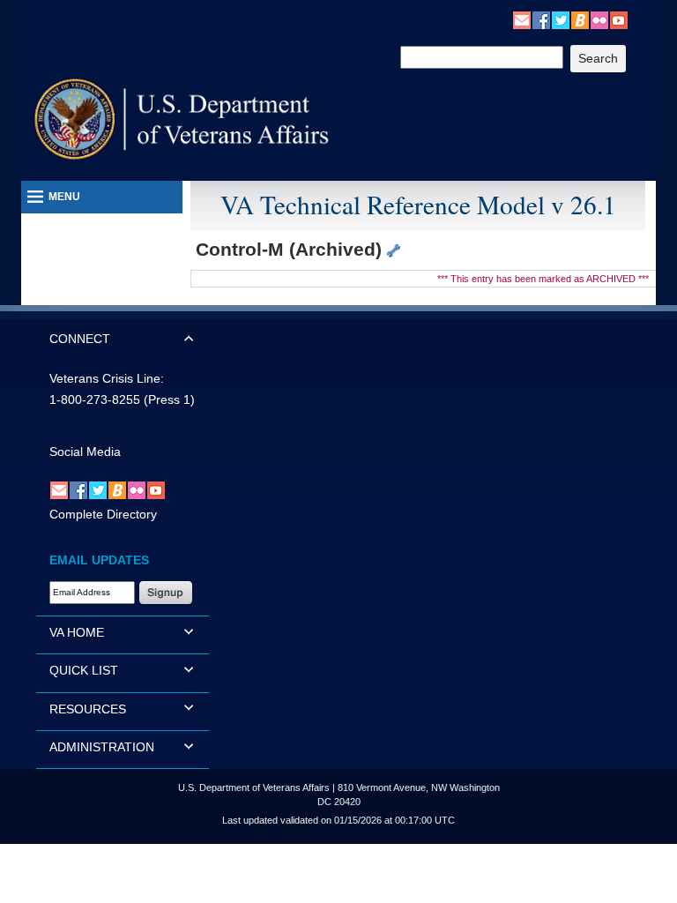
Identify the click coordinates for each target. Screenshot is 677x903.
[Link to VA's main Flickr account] (599, 19)
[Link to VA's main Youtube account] (619, 19)
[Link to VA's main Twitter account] (560, 19)
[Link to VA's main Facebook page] (541, 19)
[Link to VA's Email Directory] (522, 19)
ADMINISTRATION (101, 747)
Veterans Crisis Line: (106, 378)
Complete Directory (103, 514)
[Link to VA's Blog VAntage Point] (580, 19)
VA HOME (76, 632)
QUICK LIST (83, 670)
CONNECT (79, 339)
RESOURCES (87, 709)
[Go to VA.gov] (182, 119)
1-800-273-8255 (94, 399)
